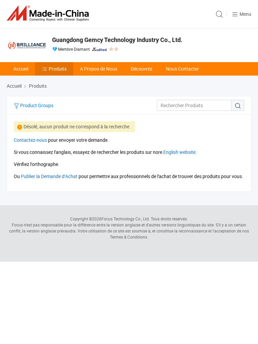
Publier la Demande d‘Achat (49, 176)
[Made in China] (49, 13)
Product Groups (36, 105)
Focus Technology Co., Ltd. (125, 218)
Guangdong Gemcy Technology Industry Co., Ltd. (117, 39)
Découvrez (142, 69)
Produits (58, 69)
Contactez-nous (30, 140)
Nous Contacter (182, 69)
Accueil (20, 69)
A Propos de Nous (98, 69)
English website (179, 152)
